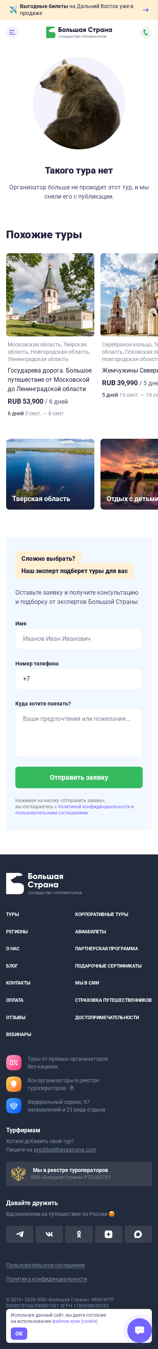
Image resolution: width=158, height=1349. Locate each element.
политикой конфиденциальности (94, 806)
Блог (12, 966)
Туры (12, 914)
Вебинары (18, 1035)
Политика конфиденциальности (46, 1279)
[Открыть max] (138, 1234)
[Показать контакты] (146, 32)
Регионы (17, 931)
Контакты (18, 983)
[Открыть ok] (78, 1234)
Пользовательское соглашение (45, 1265)
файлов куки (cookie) (74, 1321)
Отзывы (15, 1017)
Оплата (14, 1000)
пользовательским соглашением (51, 813)
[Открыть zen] (108, 1234)
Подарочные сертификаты (108, 966)
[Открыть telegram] (19, 1234)
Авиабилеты (90, 931)
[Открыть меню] (12, 32)
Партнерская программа (106, 949)
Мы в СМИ (87, 983)
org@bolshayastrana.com (65, 1150)
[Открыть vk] (49, 1234)
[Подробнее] (72, 1088)
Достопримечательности (107, 1017)
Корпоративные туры (101, 914)
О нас (13, 949)
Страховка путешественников (113, 1000)
